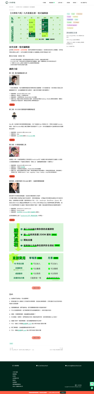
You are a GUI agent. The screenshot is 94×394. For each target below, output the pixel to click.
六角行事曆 (15, 372)
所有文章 (11, 7)
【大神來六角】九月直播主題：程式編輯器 (28, 12)
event (11, 343)
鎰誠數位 (33, 212)
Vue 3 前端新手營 (70, 46)
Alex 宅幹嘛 (20, 136)
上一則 (22, 348)
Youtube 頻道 (31, 136)
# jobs (76, 19)
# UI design (76, 22)
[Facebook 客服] (92, 388)
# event (69, 16)
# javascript (70, 19)
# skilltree (75, 16)
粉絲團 (23, 167)
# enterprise (70, 28)
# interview (79, 14)
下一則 (56, 348)
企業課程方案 (16, 378)
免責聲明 (15, 382)
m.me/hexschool (43, 366)
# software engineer (72, 25)
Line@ (30, 323)
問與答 (14, 380)
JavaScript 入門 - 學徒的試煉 (29, 215)
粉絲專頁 (19, 212)
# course (69, 22)
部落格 (14, 376)
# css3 (73, 14)
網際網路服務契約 (17, 384)
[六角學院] (10, 2)
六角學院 (16, 366)
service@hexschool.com (73, 366)
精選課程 (15, 374)
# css (68, 14)
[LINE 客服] (92, 384)
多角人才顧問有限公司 (18, 386)
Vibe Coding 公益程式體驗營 (73, 39)
